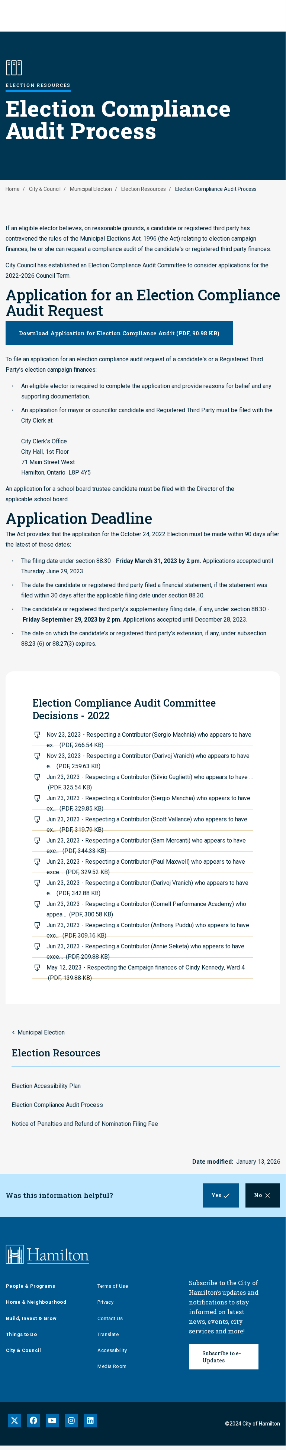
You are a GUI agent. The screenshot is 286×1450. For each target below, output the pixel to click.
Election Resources (143, 189)
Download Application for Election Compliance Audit (119, 333)
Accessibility (112, 1350)
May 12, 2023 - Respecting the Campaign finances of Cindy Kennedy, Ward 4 (145, 971)
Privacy (105, 1302)
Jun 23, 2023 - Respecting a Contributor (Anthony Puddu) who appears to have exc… (147, 929)
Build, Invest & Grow (31, 1318)
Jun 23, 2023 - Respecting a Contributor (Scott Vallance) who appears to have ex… (146, 823)
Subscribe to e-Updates (221, 1357)
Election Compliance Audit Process (57, 1104)
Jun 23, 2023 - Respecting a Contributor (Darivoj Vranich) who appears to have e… (147, 886)
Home (13, 189)
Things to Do (21, 1334)
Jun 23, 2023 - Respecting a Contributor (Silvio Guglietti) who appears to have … (149, 780)
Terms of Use (112, 1286)
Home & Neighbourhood (36, 1302)
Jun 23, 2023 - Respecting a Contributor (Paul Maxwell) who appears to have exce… (145, 865)
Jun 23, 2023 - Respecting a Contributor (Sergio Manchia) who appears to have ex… (148, 802)
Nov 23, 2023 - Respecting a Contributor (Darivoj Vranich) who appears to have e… (148, 759)
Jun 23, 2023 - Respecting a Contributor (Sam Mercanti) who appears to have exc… (146, 844)
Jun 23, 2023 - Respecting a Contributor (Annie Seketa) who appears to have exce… (145, 950)
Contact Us (110, 1318)
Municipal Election (91, 189)
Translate (108, 1334)
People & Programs (30, 1286)
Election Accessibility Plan (46, 1085)
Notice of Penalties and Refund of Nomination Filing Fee (85, 1123)
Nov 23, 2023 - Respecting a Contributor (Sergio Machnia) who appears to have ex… (148, 738)
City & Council (45, 189)
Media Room (111, 1366)
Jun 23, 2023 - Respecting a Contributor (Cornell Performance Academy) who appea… (146, 907)
